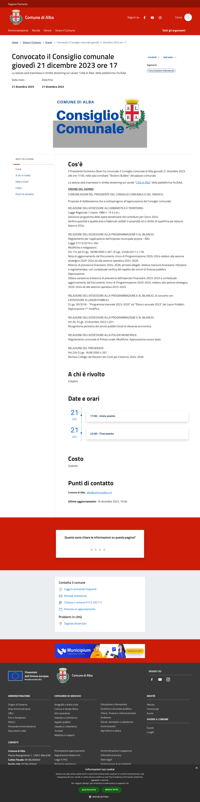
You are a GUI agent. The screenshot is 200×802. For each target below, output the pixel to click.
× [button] (196, 768)
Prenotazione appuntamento (69, 751)
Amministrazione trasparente (116, 751)
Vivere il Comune (32, 42)
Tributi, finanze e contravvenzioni (118, 713)
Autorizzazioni (108, 726)
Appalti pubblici (62, 722)
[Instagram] (159, 17)
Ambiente (106, 717)
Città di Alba (143, 182)
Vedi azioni (168, 57)
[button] (100, 796)
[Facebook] (143, 17)
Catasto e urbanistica (65, 726)
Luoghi (150, 732)
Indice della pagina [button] (25, 159)
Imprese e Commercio (65, 717)
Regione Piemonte (18, 4)
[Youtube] (151, 17)
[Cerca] (188, 17)
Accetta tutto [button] (89, 789)
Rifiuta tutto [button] (111, 789)
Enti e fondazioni (17, 717)
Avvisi (150, 713)
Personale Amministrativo (22, 726)
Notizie (150, 704)
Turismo (58, 731)
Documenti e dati (17, 731)
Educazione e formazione (114, 704)
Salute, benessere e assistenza (117, 722)
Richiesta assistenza (65, 764)
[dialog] (100, 783)
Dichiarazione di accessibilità (116, 764)
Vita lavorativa (62, 713)
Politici (11, 722)
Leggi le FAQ (61, 759)
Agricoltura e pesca (111, 730)
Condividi (152, 57)
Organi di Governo (17, 704)
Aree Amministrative (19, 709)
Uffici (11, 713)
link (127, 783)
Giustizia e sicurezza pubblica (116, 709)
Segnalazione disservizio (67, 755)
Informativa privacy (111, 755)
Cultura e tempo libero (66, 709)
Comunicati (153, 709)
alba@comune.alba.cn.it (99, 492)
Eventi (48, 42)
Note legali (106, 759)
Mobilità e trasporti (64, 735)
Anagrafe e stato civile (66, 704)
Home (15, 42)
